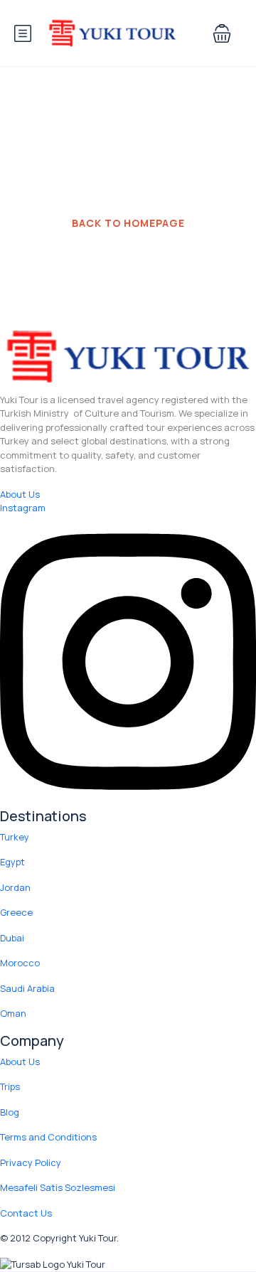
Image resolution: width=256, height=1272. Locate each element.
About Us (20, 1061)
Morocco (20, 962)
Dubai (12, 937)
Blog (9, 1112)
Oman (13, 1013)
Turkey (14, 836)
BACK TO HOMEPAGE (128, 223)
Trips (10, 1086)
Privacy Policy (30, 1162)
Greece (16, 912)
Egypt (12, 861)
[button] (222, 33)
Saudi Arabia (27, 988)
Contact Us (26, 1213)
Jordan (15, 887)
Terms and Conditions (48, 1137)
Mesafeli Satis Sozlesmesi (57, 1187)
